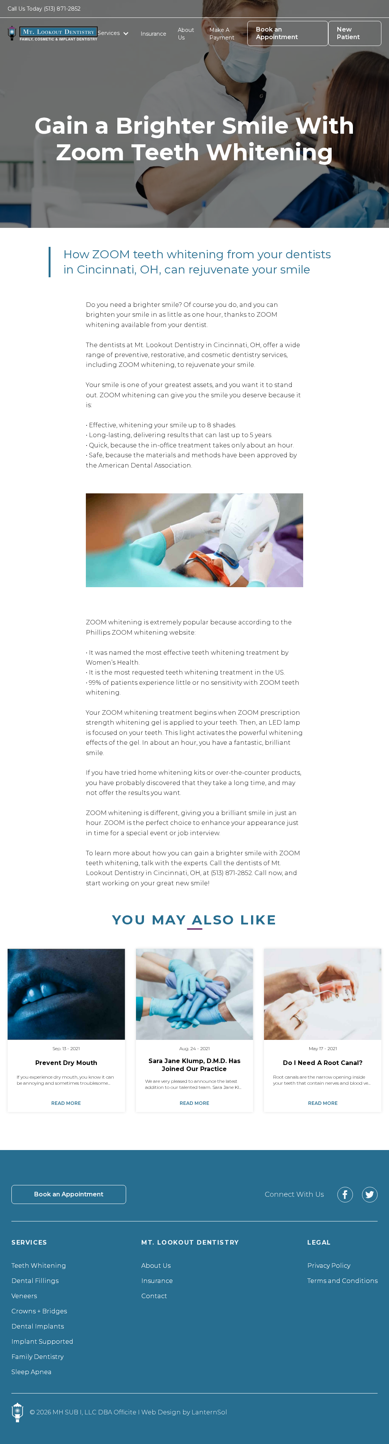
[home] (53, 33)
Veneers (24, 1296)
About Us (156, 1265)
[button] (113, 33)
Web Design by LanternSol (184, 1412)
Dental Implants (37, 1326)
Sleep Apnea (31, 1372)
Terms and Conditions (342, 1280)
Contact (154, 1296)
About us (186, 34)
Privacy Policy (328, 1265)
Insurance (153, 33)
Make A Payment (221, 34)
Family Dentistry (37, 1356)
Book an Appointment (277, 33)
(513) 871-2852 (62, 8)
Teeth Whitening (38, 1265)
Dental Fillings (35, 1280)
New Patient (348, 33)
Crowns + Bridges (39, 1311)
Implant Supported (42, 1341)
